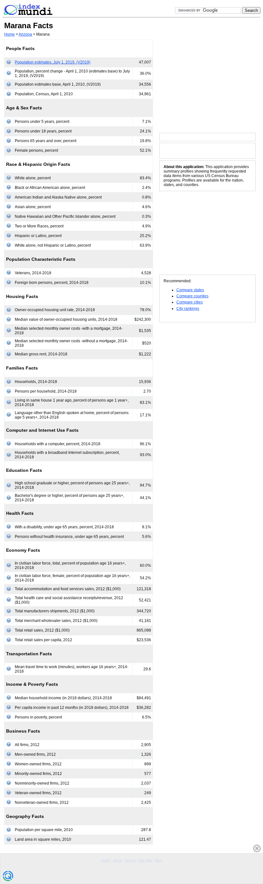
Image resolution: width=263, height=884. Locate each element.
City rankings (187, 308)
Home (9, 34)
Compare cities (189, 302)
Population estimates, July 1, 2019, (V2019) (52, 62)
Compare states (190, 290)
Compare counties (192, 296)
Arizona (25, 34)
